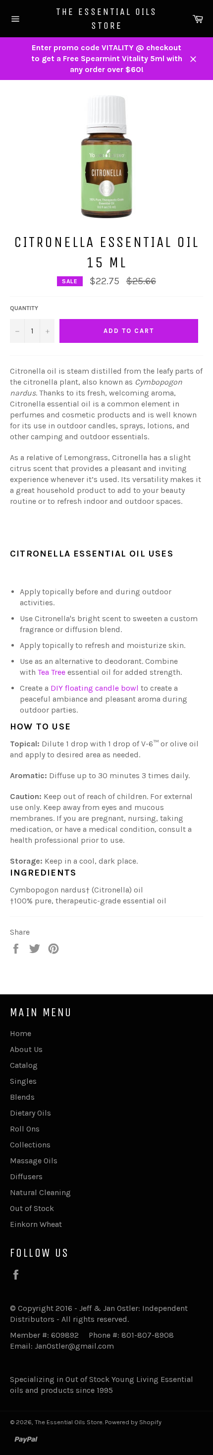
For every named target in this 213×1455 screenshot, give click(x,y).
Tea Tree (51, 672)
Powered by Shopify (133, 1422)
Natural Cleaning (40, 1192)
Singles (23, 1081)
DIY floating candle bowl (95, 688)
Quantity (24, 308)
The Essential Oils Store (106, 18)
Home (20, 1033)
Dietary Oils (30, 1113)
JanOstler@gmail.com (74, 1346)
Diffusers (26, 1176)
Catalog (24, 1065)
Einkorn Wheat (36, 1224)
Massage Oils (33, 1160)
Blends (22, 1097)
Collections (30, 1144)
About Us (26, 1049)
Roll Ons (25, 1128)
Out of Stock (32, 1208)
